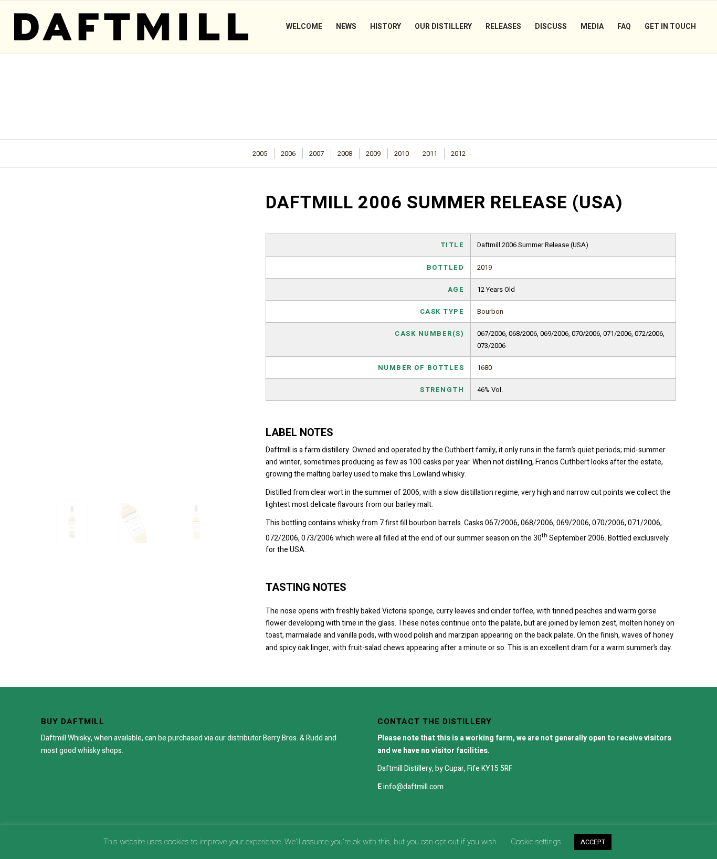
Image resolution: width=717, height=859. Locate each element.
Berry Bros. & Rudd (293, 738)
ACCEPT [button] (593, 842)
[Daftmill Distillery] (131, 27)
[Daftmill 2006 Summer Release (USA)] (72, 522)
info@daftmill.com (413, 786)
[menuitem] (304, 27)
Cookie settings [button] (536, 841)
